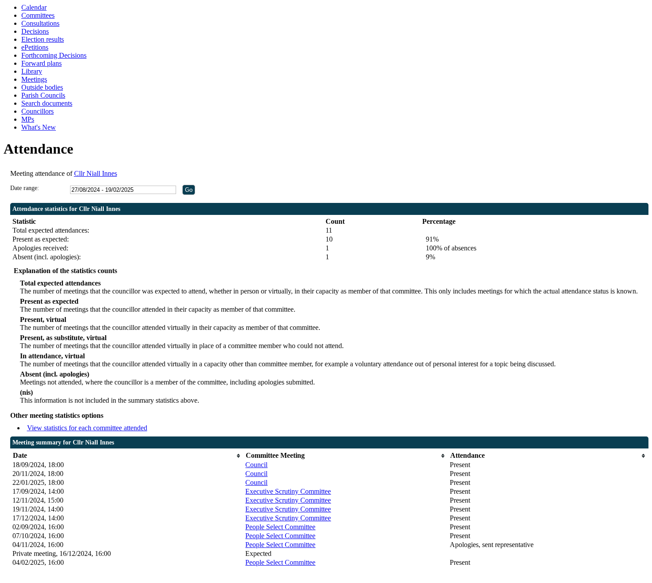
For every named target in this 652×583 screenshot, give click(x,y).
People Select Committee (280, 527)
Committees (38, 15)
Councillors (37, 111)
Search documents (46, 103)
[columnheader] (126, 455)
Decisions (35, 31)
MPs (27, 119)
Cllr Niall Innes (95, 173)
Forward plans (41, 63)
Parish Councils (43, 95)
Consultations (40, 23)
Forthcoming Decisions (53, 55)
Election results (42, 39)
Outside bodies (42, 87)
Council (256, 464)
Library (31, 71)
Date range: (24, 188)
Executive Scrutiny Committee (288, 491)
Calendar (34, 7)
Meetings (34, 79)
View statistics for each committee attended (87, 428)
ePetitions (34, 47)
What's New (38, 127)
